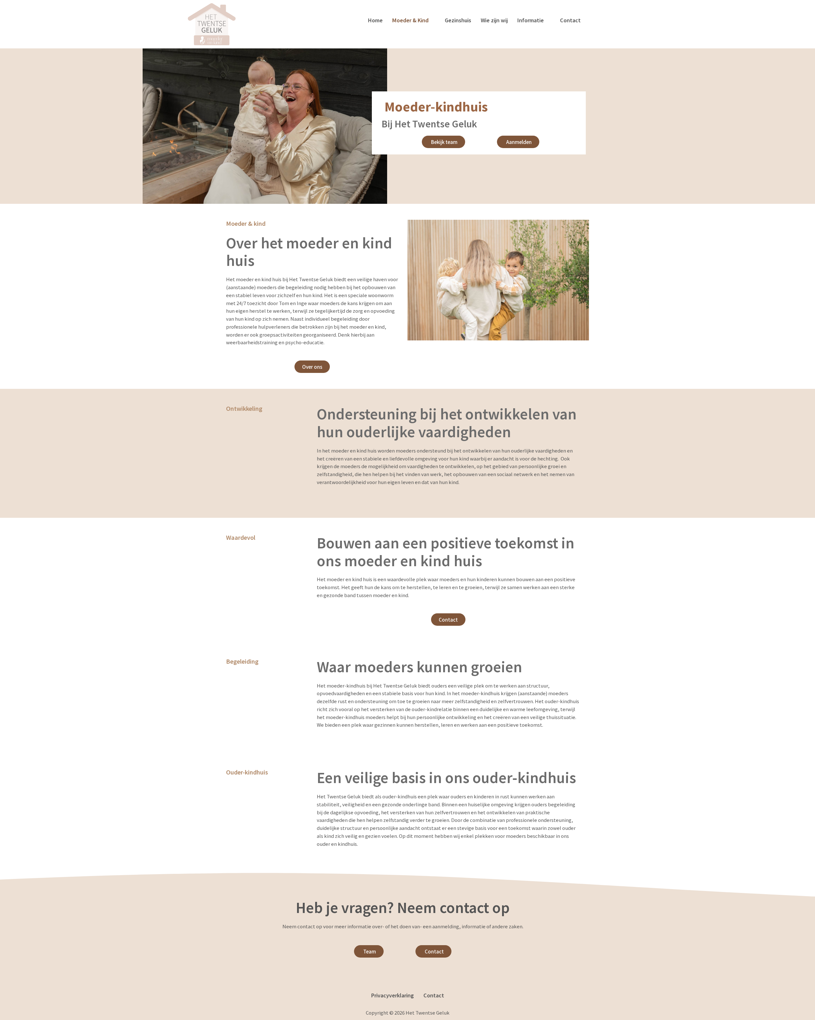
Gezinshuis (458, 20)
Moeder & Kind (410, 20)
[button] (413, 20)
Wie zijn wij (494, 20)
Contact (570, 20)
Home (375, 20)
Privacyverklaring (392, 995)
